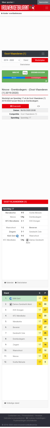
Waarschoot (11, 227)
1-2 (22, 227)
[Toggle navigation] (43, 53)
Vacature (38, 415)
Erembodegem (38, 72)
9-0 (22, 236)
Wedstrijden (40, 60)
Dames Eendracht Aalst (22, 304)
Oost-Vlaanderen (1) (29, 114)
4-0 (22, 213)
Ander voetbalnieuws (12, 13)
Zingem (12, 232)
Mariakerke (10, 213)
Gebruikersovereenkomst (14, 418)
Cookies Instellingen (36, 418)
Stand (25, 60)
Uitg (25, 73)
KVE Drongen (34, 221)
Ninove (15, 72)
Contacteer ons (14, 415)
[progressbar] (14, 78)
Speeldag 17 (26, 118)
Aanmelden (43, 2)
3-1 (22, 221)
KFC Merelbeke (9, 240)
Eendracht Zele (35, 232)
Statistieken (25, 64)
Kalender (10, 283)
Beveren (33, 227)
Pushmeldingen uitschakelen (25, 420)
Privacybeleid (27, 415)
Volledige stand (12, 403)
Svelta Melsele (35, 213)
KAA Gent (11, 236)
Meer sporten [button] (7, 2)
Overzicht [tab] (16, 106)
